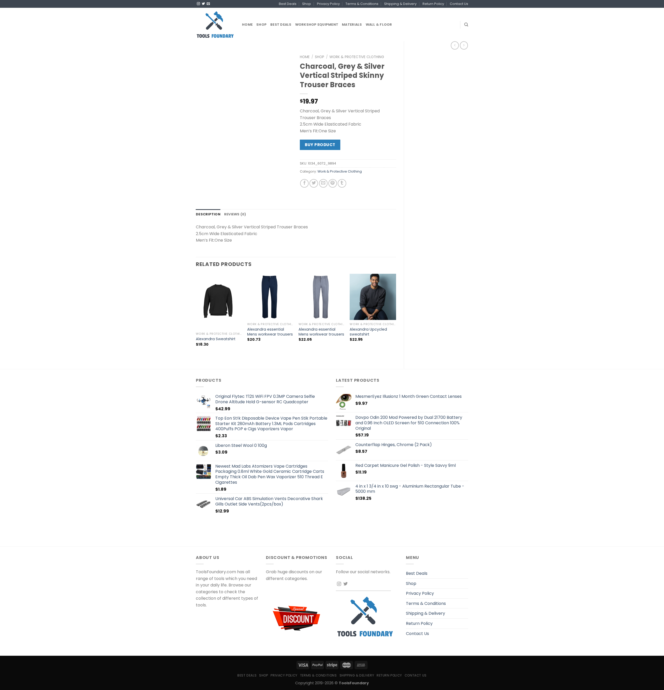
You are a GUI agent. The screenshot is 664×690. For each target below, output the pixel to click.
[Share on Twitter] (313, 183)
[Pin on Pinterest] (332, 183)
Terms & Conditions (361, 4)
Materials (352, 24)
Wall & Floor (379, 24)
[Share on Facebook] (304, 183)
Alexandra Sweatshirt (216, 339)
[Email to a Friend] (323, 183)
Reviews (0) (235, 214)
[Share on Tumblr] (342, 183)
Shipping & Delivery (400, 4)
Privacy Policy (328, 4)
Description (208, 214)
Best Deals (287, 4)
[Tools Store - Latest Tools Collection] (215, 24)
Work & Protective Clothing (356, 56)
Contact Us (459, 4)
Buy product (320, 144)
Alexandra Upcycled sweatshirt (368, 332)
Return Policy (433, 4)
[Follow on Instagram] (198, 4)
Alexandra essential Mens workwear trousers (270, 332)
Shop (306, 4)
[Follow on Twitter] (203, 4)
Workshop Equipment (316, 24)
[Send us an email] (208, 4)
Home (247, 24)
